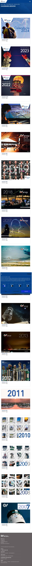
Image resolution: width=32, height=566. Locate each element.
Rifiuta (6, 291)
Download (4, 40)
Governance (2, 558)
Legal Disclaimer (6, 546)
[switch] (12, 286)
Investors (5, 558)
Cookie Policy (12, 546)
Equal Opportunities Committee (15, 561)
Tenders (2, 561)
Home (2, 4)
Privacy (9, 546)
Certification (8, 561)
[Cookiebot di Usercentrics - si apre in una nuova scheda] (27, 274)
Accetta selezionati (16, 291)
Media (5, 4)
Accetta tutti (26, 291)
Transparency (5, 561)
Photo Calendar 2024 (9, 4)
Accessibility (2, 546)
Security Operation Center (4, 562)
